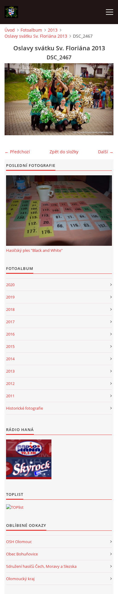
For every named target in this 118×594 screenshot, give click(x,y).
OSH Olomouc (19, 541)
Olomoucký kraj (20, 578)
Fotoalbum (31, 30)
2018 (10, 309)
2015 (10, 346)
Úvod (10, 30)
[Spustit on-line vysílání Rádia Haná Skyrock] (28, 469)
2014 (10, 358)
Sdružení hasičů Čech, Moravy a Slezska (41, 566)
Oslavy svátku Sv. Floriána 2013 (36, 36)
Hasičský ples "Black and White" (34, 250)
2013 (52, 30)
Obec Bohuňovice (22, 554)
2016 (10, 334)
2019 (10, 297)
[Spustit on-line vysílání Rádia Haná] (28, 449)
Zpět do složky (64, 152)
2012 (10, 383)
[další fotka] (103, 99)
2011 (10, 396)
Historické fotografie (24, 408)
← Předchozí (17, 152)
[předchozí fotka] (14, 99)
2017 (10, 321)
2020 (10, 284)
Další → (105, 152)
